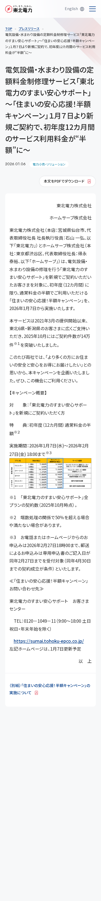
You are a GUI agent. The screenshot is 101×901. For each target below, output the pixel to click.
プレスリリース (29, 28)
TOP (8, 28)
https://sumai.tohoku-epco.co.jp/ (49, 641)
